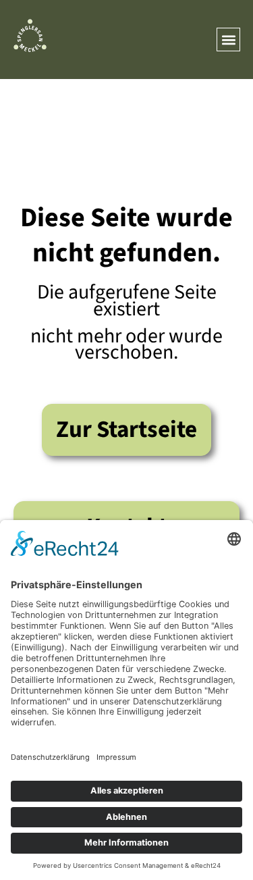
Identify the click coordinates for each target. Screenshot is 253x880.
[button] (228, 39)
